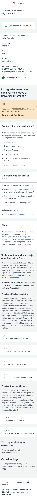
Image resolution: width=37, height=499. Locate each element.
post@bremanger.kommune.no (22, 214)
